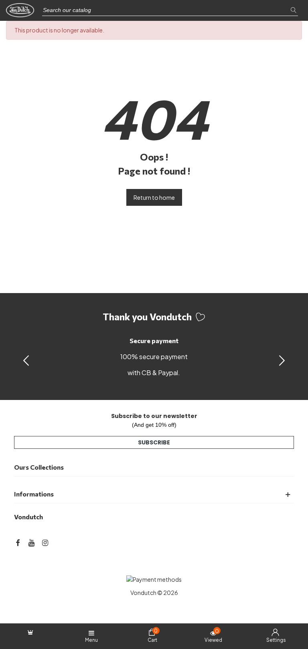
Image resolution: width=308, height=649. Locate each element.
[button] (282, 360)
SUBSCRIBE (154, 442)
